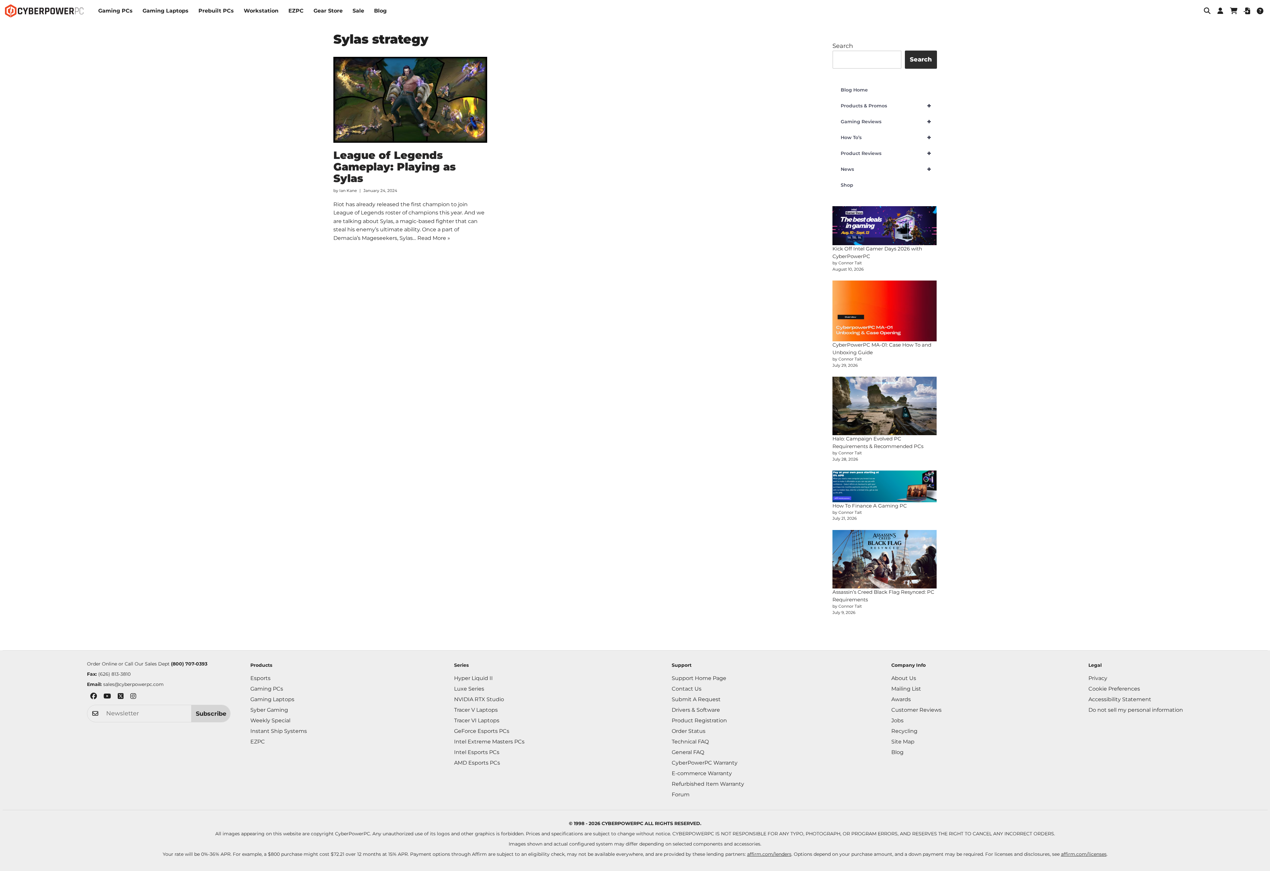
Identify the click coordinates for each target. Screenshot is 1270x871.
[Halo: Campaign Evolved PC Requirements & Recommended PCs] (884, 406)
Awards (901, 699)
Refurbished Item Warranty (708, 784)
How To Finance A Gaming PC (869, 506)
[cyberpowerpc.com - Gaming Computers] (44, 11)
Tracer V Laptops (476, 710)
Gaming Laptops (166, 11)
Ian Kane (348, 190)
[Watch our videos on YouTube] (107, 697)
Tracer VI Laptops (476, 720)
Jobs (897, 720)
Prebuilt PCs (216, 11)
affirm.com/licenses (1084, 854)
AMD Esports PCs (477, 763)
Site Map (902, 741)
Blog (380, 11)
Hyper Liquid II (473, 678)
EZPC (296, 11)
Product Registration (699, 720)
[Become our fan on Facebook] (93, 697)
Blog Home (854, 90)
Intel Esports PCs (476, 752)
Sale (358, 11)
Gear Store (328, 11)
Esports (260, 678)
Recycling (904, 731)
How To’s (886, 137)
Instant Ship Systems (278, 731)
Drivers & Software (696, 710)
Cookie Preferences (1114, 689)
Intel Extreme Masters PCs (489, 741)
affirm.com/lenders (769, 854)
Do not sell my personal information (1135, 710)
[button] (1207, 11)
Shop (847, 185)
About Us (903, 678)
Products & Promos (886, 106)
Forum (681, 794)
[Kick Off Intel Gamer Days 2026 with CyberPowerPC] (884, 226)
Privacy (1097, 678)
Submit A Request (696, 699)
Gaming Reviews (886, 122)
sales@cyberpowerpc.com (133, 684)
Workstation (261, 11)
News (886, 169)
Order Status (688, 731)
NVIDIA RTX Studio (479, 699)
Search (842, 46)
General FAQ (688, 752)
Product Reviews (886, 153)
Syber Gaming (269, 710)
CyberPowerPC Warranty (705, 763)
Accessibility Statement (1119, 699)
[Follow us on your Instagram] (133, 697)
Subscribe (211, 713)
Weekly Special (270, 720)
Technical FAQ (690, 741)
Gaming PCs (115, 11)
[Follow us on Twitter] (121, 697)
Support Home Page (699, 678)
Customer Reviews (916, 710)
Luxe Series (469, 689)
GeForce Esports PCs (481, 731)
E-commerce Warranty (702, 773)
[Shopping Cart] (1233, 11)
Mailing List (906, 689)
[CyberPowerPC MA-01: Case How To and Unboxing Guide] (884, 311)
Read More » (433, 238)
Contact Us (686, 689)
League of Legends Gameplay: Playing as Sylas (394, 167)
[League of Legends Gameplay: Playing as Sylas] (410, 100)
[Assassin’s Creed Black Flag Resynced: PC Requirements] (884, 559)
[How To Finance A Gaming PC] (884, 486)
